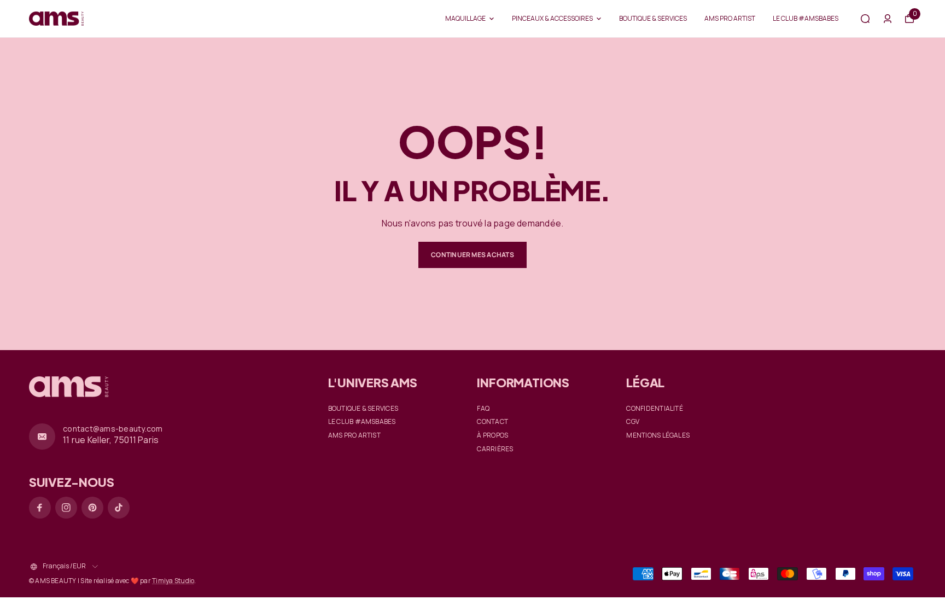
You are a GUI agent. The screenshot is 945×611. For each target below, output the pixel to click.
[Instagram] (66, 508)
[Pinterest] (92, 508)
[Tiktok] (119, 508)
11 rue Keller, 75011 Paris (111, 440)
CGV (632, 421)
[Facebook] (40, 508)
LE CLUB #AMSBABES (805, 18)
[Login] (888, 18)
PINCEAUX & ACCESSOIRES (552, 18)
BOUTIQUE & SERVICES (653, 18)
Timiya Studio (173, 580)
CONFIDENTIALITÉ (654, 408)
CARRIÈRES (495, 449)
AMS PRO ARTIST (729, 18)
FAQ (483, 408)
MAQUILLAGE (465, 18)
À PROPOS (492, 435)
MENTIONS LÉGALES (658, 435)
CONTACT (492, 421)
